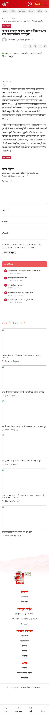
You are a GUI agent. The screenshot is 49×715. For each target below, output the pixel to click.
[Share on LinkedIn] (35, 46)
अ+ (11, 82)
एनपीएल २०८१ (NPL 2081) (24, 614)
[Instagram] (30, 46)
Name (5, 210)
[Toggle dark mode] (30, 4)
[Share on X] (40, 46)
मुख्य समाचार (11, 18)
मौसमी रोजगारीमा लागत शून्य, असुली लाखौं (20, 292)
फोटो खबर (19, 11)
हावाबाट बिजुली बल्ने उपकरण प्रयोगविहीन (20, 300)
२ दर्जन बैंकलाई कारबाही (15, 285)
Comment (7, 181)
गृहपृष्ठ (3, 18)
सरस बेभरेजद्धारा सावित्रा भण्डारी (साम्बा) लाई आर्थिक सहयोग (23, 392)
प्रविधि (9, 11)
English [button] (37, 4)
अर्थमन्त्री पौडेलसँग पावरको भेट (17, 278)
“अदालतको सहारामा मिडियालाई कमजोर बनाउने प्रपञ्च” (24, 270)
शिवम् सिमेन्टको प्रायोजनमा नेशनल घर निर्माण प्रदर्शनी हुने (21, 460)
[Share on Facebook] (25, 46)
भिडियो (37, 11)
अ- (3, 82)
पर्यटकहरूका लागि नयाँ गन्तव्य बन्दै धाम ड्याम (17, 532)
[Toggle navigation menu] (45, 4)
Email (5, 221)
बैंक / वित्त (25, 597)
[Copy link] (45, 46)
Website (5, 233)
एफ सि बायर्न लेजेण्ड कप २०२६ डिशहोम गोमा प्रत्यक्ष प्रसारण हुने (24, 426)
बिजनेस (28, 11)
